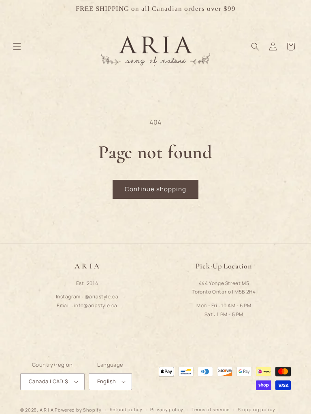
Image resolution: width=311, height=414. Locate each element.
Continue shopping (155, 189)
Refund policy (126, 409)
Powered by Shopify (78, 410)
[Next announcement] (295, 9)
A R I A (47, 410)
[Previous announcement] (16, 9)
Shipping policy (256, 409)
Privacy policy (166, 409)
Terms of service (211, 409)
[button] (17, 46)
